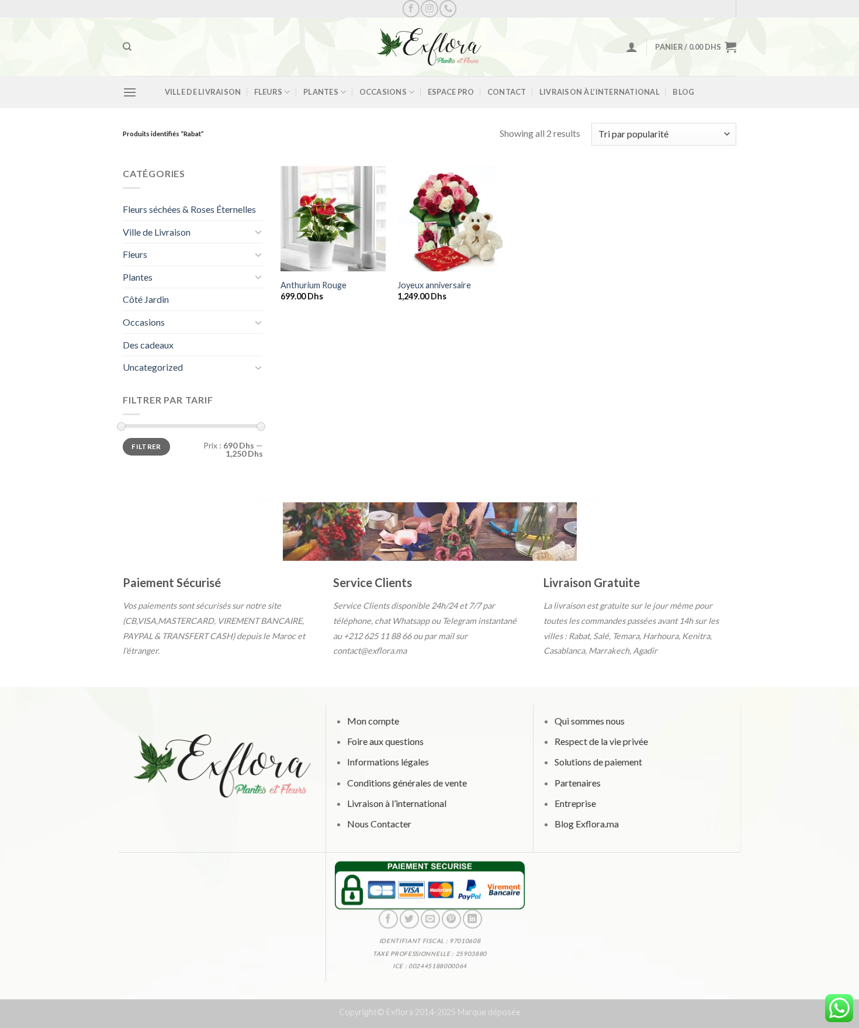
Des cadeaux (148, 344)
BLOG (683, 91)
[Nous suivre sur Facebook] (411, 8)
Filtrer (146, 446)
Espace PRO (451, 91)
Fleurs (268, 91)
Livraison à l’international (599, 91)
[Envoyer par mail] (429, 919)
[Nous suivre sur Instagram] (429, 8)
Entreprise (574, 803)
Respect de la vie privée (600, 741)
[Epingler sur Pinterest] (450, 919)
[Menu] (130, 92)
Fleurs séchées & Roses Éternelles (189, 209)
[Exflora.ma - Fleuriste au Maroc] (429, 46)
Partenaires (577, 782)
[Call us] (447, 8)
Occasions (383, 91)
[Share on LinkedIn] (472, 919)
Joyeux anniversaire (434, 285)
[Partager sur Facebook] (387, 919)
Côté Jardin (146, 299)
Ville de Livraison (203, 91)
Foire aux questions (385, 741)
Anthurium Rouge (313, 285)
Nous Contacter (379, 823)
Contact (507, 91)
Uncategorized (153, 366)
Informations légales (387, 762)
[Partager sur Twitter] (408, 919)
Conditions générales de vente (406, 782)
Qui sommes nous (589, 720)
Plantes (320, 91)
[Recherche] (127, 47)
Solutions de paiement (598, 762)
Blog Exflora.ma (586, 823)
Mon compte (373, 720)
